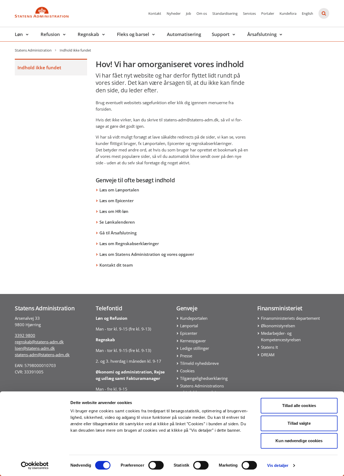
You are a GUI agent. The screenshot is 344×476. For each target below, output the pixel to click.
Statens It (269, 347)
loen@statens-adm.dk (35, 348)
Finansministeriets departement (290, 318)
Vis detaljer (277, 465)
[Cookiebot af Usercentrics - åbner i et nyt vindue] (34, 466)
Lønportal (189, 325)
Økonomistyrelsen (278, 325)
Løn (19, 34)
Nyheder (174, 13)
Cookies (187, 370)
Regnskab (88, 34)
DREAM (267, 354)
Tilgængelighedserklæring (204, 378)
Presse (186, 355)
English (307, 13)
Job (188, 13)
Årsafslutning (262, 34)
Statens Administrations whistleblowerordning (202, 389)
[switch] (156, 465)
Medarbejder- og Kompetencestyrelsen (281, 336)
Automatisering (184, 34)
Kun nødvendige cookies (298, 440)
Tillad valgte (299, 423)
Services (249, 13)
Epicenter (188, 333)
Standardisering (225, 13)
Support (221, 34)
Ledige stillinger (194, 348)
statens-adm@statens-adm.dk (42, 354)
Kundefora (288, 13)
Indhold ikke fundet (39, 67)
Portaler (267, 13)
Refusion (50, 34)
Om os (201, 13)
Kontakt (154, 13)
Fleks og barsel (133, 34)
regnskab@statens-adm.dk (39, 341)
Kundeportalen (193, 318)
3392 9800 (25, 335)
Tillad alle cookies (299, 405)
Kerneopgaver (193, 340)
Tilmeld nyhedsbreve (199, 363)
